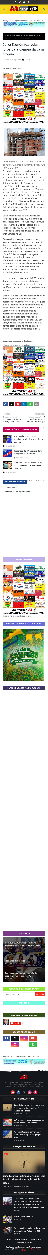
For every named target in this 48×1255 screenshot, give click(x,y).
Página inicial (9, 35)
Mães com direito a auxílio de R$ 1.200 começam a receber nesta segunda (28, 465)
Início (9, 1240)
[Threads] (6, 1044)
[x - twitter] (20, 2)
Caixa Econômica (21, 35)
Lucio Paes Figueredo (13, 60)
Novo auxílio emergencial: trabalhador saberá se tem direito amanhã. (28, 439)
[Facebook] (24, 1044)
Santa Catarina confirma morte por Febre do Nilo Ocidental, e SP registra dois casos (29, 1108)
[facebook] (15, 2)
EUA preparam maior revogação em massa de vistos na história (29, 1121)
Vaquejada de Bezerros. (15, 961)
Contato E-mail (36, 1240)
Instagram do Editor (24, 1242)
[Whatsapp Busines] (41, 1044)
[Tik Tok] (41, 1038)
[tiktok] (33, 2)
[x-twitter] (15, 1038)
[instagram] (28, 2)
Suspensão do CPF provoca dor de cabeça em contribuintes (28, 452)
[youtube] (24, 2)
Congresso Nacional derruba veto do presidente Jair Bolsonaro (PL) (21, 974)
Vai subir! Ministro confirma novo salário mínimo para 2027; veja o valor (28, 1135)
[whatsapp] (33, 1044)
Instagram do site (20, 1240)
